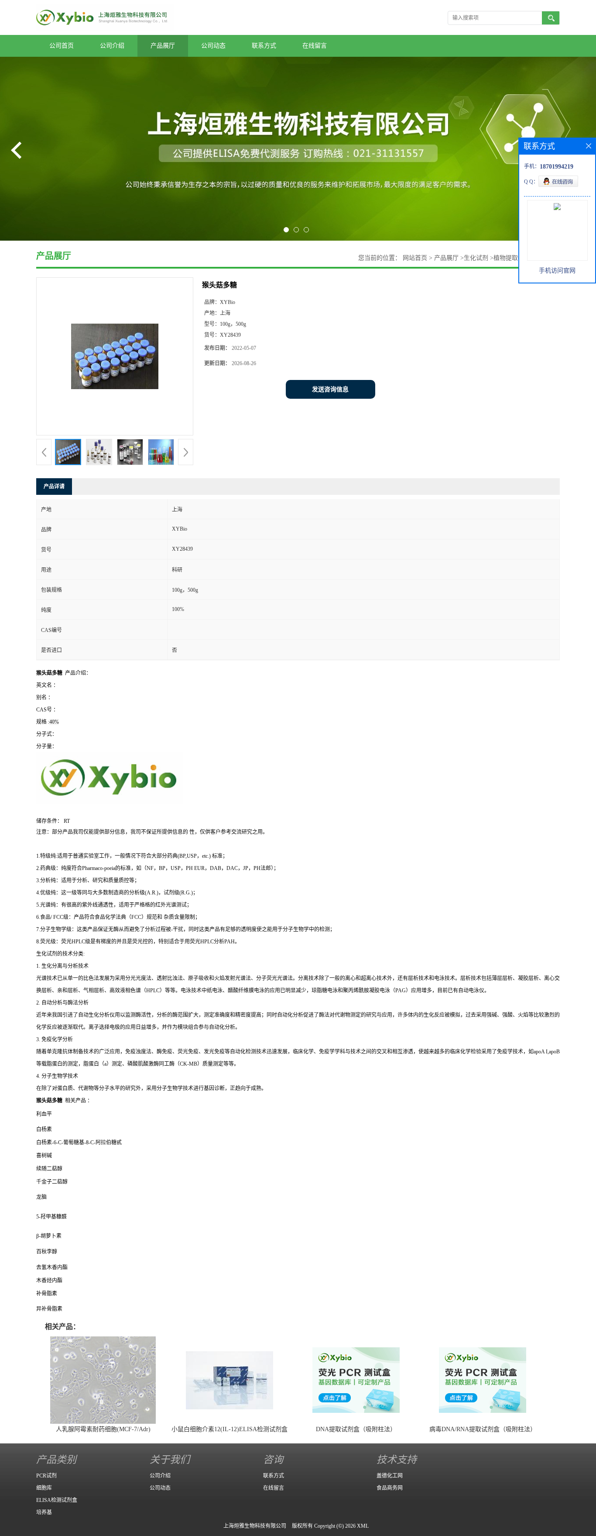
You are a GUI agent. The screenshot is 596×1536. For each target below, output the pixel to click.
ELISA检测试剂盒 (56, 1500)
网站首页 (415, 258)
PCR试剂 (46, 1476)
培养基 (44, 1512)
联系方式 (264, 45)
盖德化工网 (390, 1476)
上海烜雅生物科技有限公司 (254, 1526)
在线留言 (314, 45)
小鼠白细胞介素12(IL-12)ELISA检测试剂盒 (229, 1429)
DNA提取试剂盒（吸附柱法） (356, 1429)
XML (363, 1526)
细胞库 (44, 1488)
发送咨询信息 (330, 389)
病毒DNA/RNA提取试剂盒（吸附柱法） (482, 1429)
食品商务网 (390, 1488)
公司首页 (61, 45)
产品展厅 (163, 45)
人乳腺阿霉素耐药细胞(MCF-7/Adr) (103, 1429)
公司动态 (213, 45)
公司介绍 (112, 45)
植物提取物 (508, 258)
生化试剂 (476, 258)
